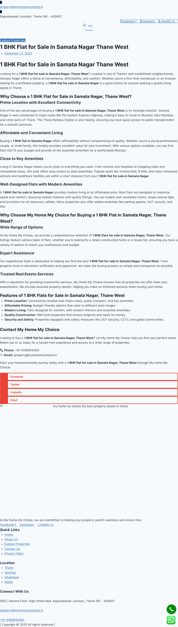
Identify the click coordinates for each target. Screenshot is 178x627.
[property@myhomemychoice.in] (1, 2)
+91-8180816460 (12, 620)
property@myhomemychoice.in (21, 7)
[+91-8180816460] (1, 615)
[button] (175, 34)
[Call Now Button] (171, 609)
